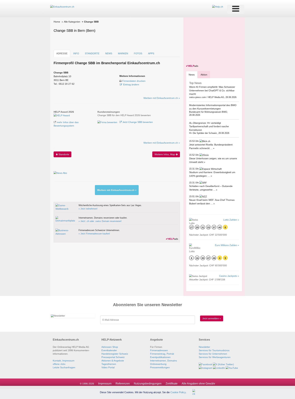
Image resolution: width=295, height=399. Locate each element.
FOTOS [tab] (138, 53)
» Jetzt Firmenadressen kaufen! (94, 233)
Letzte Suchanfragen (64, 367)
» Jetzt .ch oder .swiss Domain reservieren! (100, 221)
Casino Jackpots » (229, 276)
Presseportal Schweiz (113, 357)
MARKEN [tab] (123, 53)
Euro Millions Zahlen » (227, 245)
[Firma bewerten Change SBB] (107, 122)
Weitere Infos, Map (165, 154)
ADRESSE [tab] (61, 53)
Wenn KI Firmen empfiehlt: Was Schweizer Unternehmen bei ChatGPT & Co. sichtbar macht (212, 90)
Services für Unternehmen (213, 353)
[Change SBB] (62, 115)
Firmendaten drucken (133, 81)
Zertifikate (172, 383)
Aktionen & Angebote (112, 360)
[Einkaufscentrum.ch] (62, 6)
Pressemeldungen (160, 367)
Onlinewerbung (158, 364)
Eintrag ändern (131, 84)
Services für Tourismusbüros (214, 350)
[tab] (191, 74)
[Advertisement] (211, 41)
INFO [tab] (76, 53)
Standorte (63, 154)
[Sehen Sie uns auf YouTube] (232, 367)
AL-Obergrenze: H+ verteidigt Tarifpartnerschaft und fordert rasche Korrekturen (209, 126)
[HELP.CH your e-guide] (217, 6)
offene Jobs (59, 364)
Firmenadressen (159, 350)
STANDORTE (92, 53)
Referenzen (123, 383)
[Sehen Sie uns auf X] (223, 364)
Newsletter (204, 347)
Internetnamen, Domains (163, 360)
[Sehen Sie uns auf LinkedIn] (219, 367)
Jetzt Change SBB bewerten (137, 122)
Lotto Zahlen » (231, 219)
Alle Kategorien (72, 21)
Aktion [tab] (204, 74)
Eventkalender (109, 350)
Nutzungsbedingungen (147, 383)
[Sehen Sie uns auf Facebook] (205, 364)
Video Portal (108, 367)
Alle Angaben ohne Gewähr (198, 383)
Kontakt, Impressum (63, 360)
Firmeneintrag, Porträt (162, 353)
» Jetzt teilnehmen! (88, 208)
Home (57, 21)
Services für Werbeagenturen (214, 357)
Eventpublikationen (160, 357)
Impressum (104, 383)
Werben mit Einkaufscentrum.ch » (161, 98)
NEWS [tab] (108, 53)
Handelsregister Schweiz (114, 353)
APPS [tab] (151, 53)
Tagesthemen (108, 364)
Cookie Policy (178, 392)
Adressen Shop (109, 347)
